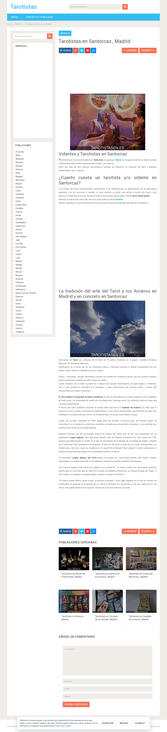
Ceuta (18, 201)
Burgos (19, 183)
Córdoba (19, 208)
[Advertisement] (108, 75)
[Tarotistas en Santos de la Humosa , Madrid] (107, 558)
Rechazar (124, 723)
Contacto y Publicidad (39, 17)
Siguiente (146, 50)
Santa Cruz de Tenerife (26, 293)
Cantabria (20, 194)
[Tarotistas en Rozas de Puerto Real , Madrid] (74, 558)
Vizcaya (19, 325)
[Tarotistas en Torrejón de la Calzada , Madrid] (107, 601)
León (18, 250)
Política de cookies (63, 726)
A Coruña (20, 152)
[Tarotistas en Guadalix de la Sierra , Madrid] (141, 601)
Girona (18, 215)
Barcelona (20, 180)
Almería (19, 166)
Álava (18, 155)
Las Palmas (21, 247)
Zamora (19, 328)
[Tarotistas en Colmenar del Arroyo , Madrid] (141, 558)
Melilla (19, 268)
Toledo (19, 314)
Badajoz (19, 176)
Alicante (19, 162)
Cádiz (18, 190)
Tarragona (20, 307)
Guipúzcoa (20, 226)
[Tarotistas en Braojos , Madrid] (74, 601)
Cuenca (19, 212)
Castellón (20, 197)
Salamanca (20, 289)
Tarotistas (23, 7)
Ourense (19, 279)
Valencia (19, 317)
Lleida (18, 254)
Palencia (19, 282)
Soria (18, 303)
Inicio (14, 17)
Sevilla (19, 300)
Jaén (18, 240)
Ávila (18, 173)
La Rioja (19, 243)
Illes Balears (21, 236)
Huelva (19, 229)
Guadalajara (21, 222)
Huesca (19, 233)
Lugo (18, 257)
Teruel (18, 310)
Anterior (131, 50)
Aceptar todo (108, 723)
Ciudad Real (21, 205)
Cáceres (19, 187)
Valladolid (20, 321)
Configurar (140, 723)
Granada (19, 219)
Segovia (19, 296)
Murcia (19, 272)
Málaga (19, 265)
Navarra (19, 275)
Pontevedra (21, 286)
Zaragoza (20, 332)
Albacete (20, 159)
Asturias (19, 169)
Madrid (18, 24)
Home (9, 24)
